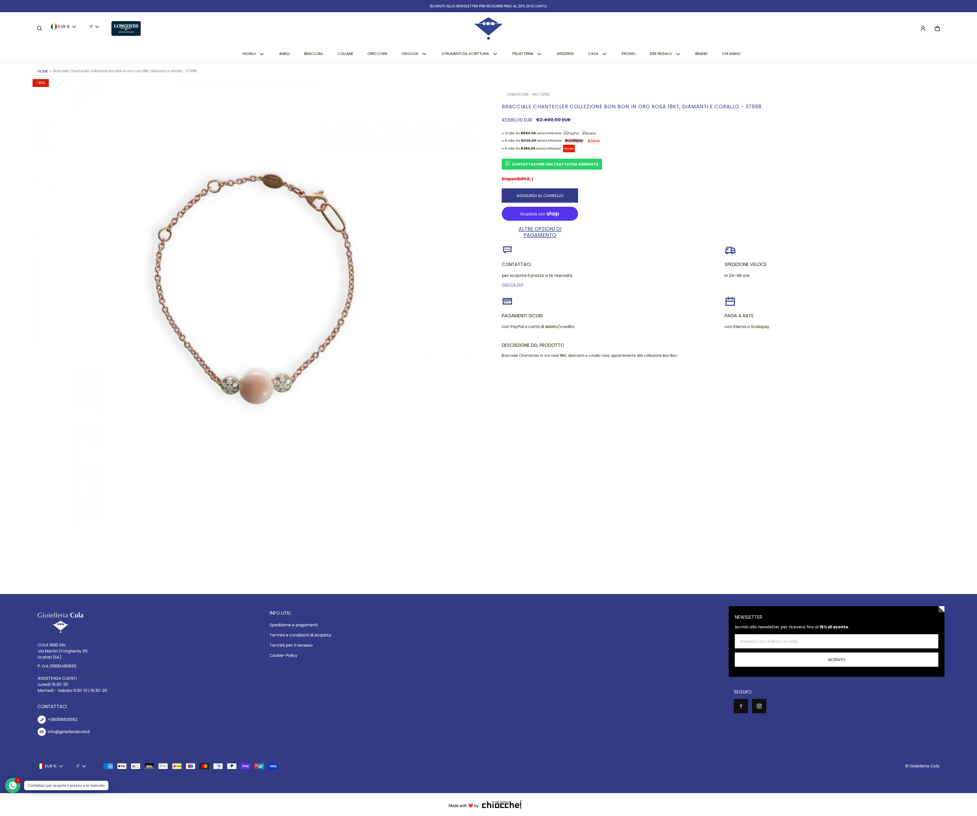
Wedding (565, 53)
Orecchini (377, 53)
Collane (345, 53)
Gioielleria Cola (924, 766)
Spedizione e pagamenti (294, 625)
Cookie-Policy (283, 655)
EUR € (64, 26)
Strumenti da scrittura (465, 53)
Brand (701, 53)
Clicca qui (512, 284)
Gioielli (249, 53)
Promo (629, 53)
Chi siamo (731, 53)
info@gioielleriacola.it (69, 732)
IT (91, 26)
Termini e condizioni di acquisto (300, 635)
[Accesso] (923, 28)
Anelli (284, 53)
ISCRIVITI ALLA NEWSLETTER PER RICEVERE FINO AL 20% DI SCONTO (488, 6)
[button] (40, 28)
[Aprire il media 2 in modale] (257, 303)
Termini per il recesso (291, 645)
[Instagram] (759, 706)
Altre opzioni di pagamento (540, 232)
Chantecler (517, 94)
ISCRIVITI (836, 660)
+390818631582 (62, 719)
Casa (593, 53)
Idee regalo (661, 53)
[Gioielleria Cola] (488, 28)
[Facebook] (741, 706)
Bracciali (313, 53)
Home (43, 71)
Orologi (409, 53)
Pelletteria (522, 53)
